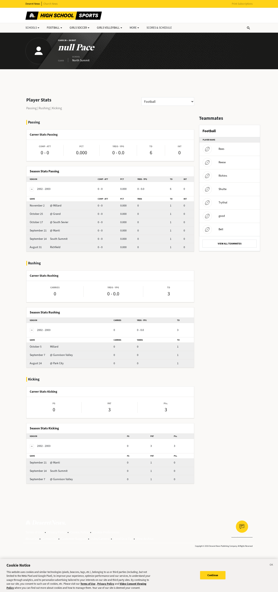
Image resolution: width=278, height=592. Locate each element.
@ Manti (45, 230)
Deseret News (32, 3)
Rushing (44, 108)
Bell (221, 229)
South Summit (49, 239)
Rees (221, 149)
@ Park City (47, 363)
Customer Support (73, 539)
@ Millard (45, 205)
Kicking (57, 108)
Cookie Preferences (106, 532)
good (222, 216)
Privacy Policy (56, 532)
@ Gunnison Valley (51, 355)
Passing (31, 108)
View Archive (145, 539)
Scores (159, 28)
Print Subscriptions (242, 3)
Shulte (223, 189)
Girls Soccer (78, 28)
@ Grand (45, 214)
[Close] (271, 565)
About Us (31, 539)
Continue (212, 575)
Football (53, 28)
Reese (222, 162)
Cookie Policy (79, 532)
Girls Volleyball (108, 28)
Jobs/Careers (100, 539)
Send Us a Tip (123, 539)
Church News (50, 3)
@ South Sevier (49, 222)
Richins (223, 176)
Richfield (45, 247)
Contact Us (49, 539)
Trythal (223, 202)
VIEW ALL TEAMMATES (230, 243)
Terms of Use (34, 532)
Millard (44, 347)
